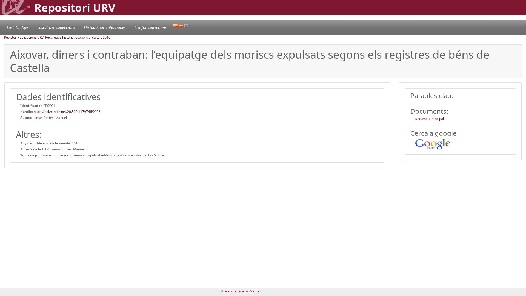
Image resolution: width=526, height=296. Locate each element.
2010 (106, 37)
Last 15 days (17, 27)
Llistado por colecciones (105, 27)
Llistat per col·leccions (56, 27)
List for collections (151, 27)
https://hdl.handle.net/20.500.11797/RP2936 (67, 111)
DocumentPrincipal (429, 118)
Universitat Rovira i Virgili (240, 291)
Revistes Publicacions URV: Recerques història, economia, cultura (53, 37)
